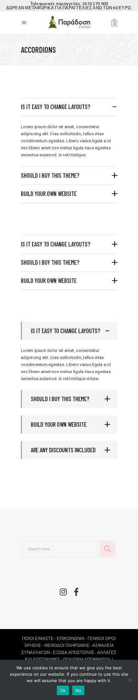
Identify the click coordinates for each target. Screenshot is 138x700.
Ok (63, 690)
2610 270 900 (95, 4)
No (78, 690)
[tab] (69, 106)
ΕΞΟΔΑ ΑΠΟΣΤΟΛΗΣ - (75, 652)
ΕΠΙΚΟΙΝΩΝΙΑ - (72, 638)
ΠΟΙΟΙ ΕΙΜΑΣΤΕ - (39, 638)
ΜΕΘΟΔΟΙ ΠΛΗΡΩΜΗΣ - (68, 645)
